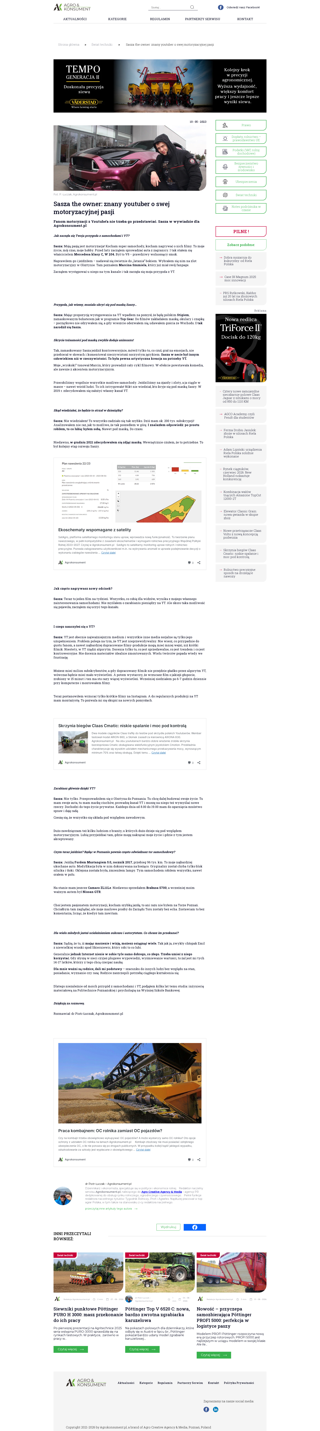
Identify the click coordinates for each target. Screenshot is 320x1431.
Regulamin (160, 19)
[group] (160, 86)
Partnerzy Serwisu (202, 19)
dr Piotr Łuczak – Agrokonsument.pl (144, 1299)
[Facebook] (195, 1227)
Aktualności (75, 19)
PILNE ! (241, 231)
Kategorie (117, 19)
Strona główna (68, 44)
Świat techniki (101, 44)
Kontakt (245, 19)
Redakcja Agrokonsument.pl (77, 1299)
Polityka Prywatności (239, 1383)
